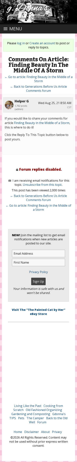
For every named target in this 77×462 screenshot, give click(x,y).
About (45, 432)
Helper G (22, 101)
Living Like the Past (27, 406)
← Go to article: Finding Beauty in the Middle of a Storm (38, 79)
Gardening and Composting (30, 414)
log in (21, 43)
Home (18, 432)
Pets (21, 418)
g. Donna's (27, 8)
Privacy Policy (38, 272)
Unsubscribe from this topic (42, 185)
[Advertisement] (38, 360)
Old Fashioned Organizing (44, 410)
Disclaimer (31, 432)
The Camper (35, 418)
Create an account (42, 43)
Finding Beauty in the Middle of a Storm (41, 123)
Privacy (57, 432)
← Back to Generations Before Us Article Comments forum (38, 89)
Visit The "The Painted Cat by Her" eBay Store (38, 312)
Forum (41, 422)
